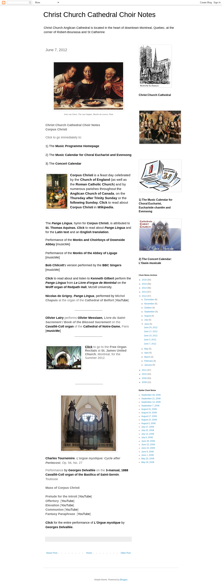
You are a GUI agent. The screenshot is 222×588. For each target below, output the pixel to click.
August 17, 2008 (149, 416)
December (149, 299)
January (148, 365)
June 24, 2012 (150, 327)
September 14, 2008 (151, 402)
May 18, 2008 (147, 462)
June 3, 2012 (150, 339)
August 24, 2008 (149, 412)
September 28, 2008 (151, 395)
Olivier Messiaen (90, 317)
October (148, 307)
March (147, 357)
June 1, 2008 (147, 455)
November (149, 303)
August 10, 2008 (149, 420)
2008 (144, 382)
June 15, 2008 (148, 448)
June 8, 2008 (147, 451)
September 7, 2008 (150, 405)
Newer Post (51, 553)
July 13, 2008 (147, 434)
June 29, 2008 (148, 441)
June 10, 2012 (150, 335)
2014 (144, 288)
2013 (144, 292)
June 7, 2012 (150, 344)
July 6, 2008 (147, 437)
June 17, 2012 (150, 331)
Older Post (126, 553)
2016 (144, 280)
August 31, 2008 (149, 409)
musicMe (63, 244)
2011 (144, 370)
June (147, 324)
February (148, 361)
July (146, 320)
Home (89, 553)
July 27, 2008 (147, 427)
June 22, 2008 (148, 444)
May (146, 349)
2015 (144, 284)
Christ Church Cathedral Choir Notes (99, 14)
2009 (144, 378)
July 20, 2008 (147, 430)
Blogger (123, 579)
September (149, 311)
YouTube (122, 300)
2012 (144, 296)
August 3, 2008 (148, 423)
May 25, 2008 (147, 458)
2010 (144, 374)
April (146, 353)
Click (49, 522)
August (147, 316)
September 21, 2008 (151, 398)
